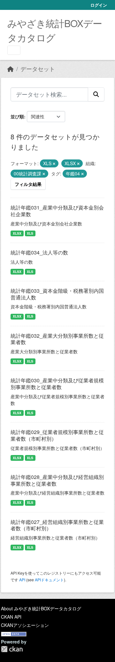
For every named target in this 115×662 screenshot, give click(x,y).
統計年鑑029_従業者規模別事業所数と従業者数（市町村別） (57, 435)
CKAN (12, 649)
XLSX (17, 233)
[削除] (54, 163)
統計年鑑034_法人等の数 (39, 252)
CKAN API (11, 617)
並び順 (17, 116)
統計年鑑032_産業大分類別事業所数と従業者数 (57, 339)
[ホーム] (10, 69)
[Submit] (96, 94)
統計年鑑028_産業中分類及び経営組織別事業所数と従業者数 (57, 480)
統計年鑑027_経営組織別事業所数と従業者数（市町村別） (57, 525)
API (22, 579)
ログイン (98, 5)
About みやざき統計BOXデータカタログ (41, 608)
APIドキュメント (49, 579)
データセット (37, 69)
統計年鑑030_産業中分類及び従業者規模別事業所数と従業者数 (57, 384)
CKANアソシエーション (25, 625)
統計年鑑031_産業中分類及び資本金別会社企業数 (57, 211)
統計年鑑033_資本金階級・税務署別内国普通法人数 (57, 294)
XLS (30, 233)
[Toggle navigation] (13, 50)
